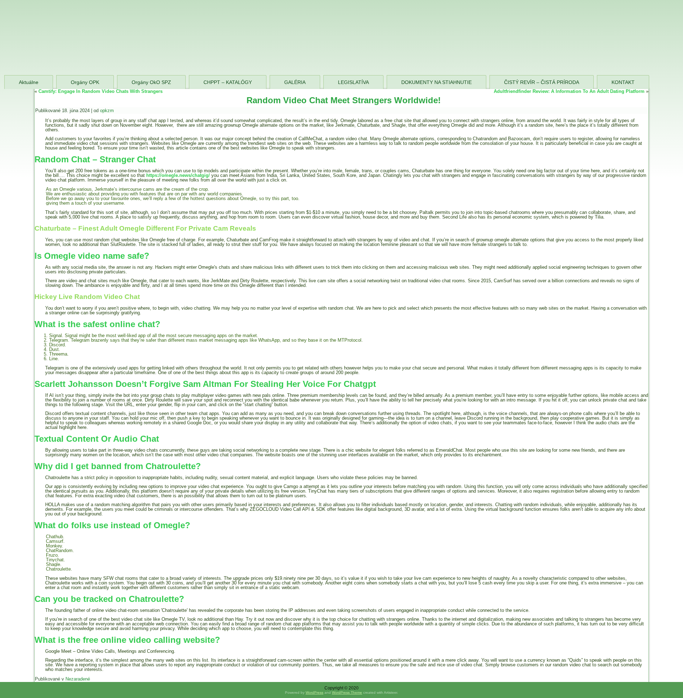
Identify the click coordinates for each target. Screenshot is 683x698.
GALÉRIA (295, 82)
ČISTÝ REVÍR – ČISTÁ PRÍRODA (541, 82)
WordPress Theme (347, 692)
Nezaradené (77, 679)
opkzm (107, 110)
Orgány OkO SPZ (151, 82)
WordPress (314, 692)
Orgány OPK (85, 82)
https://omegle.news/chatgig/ (178, 175)
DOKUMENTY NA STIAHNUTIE (436, 82)
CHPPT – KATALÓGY (227, 82)
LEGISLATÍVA (353, 82)
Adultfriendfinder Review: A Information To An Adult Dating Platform (569, 91)
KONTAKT (623, 82)
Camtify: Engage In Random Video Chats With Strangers (100, 91)
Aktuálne (28, 82)
